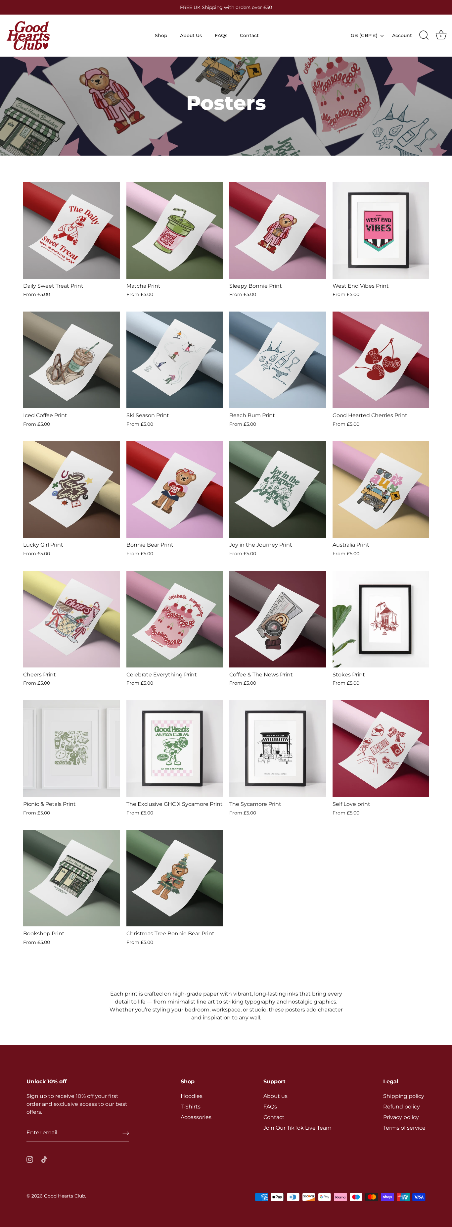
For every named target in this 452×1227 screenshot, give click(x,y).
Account (402, 35)
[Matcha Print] (174, 230)
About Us (191, 35)
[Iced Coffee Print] (71, 360)
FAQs (221, 35)
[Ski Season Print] (174, 360)
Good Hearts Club (64, 1196)
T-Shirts (191, 1107)
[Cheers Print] (71, 619)
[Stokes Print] (381, 619)
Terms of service (404, 1128)
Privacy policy (401, 1117)
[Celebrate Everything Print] (174, 619)
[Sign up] (125, 1132)
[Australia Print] (381, 489)
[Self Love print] (381, 748)
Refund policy (401, 1107)
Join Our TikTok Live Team (297, 1128)
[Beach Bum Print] (277, 360)
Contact (249, 35)
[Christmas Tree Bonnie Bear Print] (174, 878)
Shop (161, 35)
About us (275, 1096)
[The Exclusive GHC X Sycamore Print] (174, 748)
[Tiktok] (44, 1159)
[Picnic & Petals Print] (71, 748)
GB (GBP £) (364, 35)
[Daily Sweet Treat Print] (71, 230)
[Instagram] (29, 1159)
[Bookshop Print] (71, 878)
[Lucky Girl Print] (71, 489)
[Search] (424, 35)
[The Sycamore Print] (277, 748)
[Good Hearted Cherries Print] (381, 360)
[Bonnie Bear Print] (174, 489)
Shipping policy (403, 1096)
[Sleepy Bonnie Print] (277, 230)
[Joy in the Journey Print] (277, 489)
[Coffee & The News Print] (277, 619)
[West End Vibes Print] (381, 230)
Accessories (196, 1117)
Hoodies (192, 1096)
